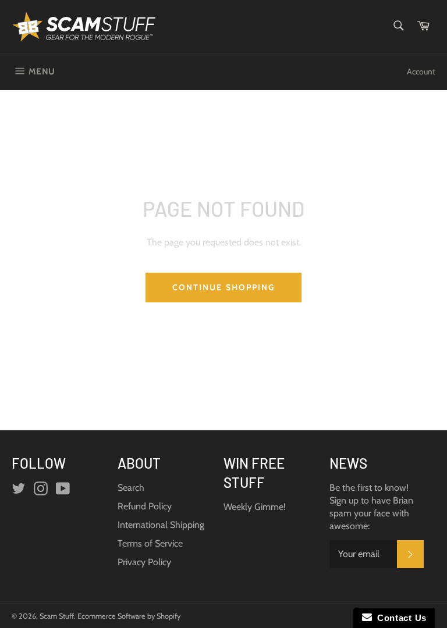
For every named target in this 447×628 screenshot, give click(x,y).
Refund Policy (145, 506)
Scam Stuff (57, 616)
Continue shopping (223, 287)
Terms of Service (150, 543)
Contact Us (399, 618)
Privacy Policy (144, 562)
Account (421, 71)
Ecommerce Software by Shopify (128, 616)
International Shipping (161, 524)
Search (131, 487)
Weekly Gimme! (255, 506)
